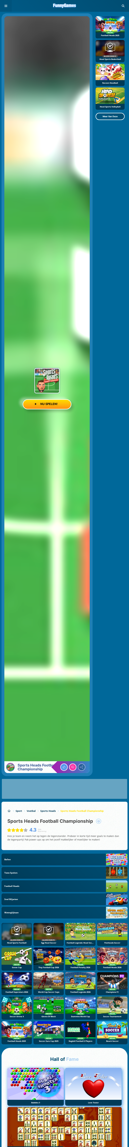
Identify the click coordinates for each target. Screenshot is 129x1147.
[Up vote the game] (64, 767)
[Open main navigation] (6, 6)
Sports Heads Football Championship (82, 810)
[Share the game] (81, 767)
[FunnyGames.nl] (9, 811)
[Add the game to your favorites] (98, 821)
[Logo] (64, 6)
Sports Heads (48, 810)
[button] (123, 6)
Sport (19, 810)
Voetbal (31, 810)
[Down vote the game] (72, 767)
